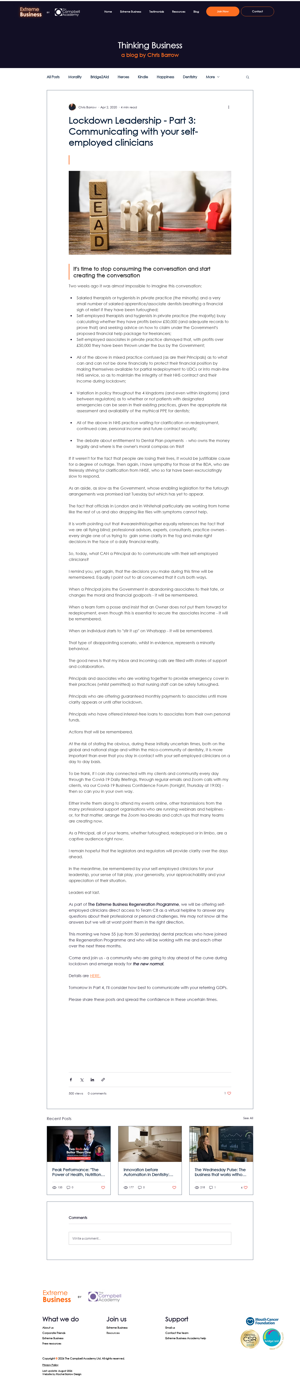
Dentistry (190, 77)
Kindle (143, 77)
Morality (75, 77)
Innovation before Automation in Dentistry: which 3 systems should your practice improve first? (150, 1172)
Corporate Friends (53, 1333)
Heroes (123, 77)
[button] (248, 77)
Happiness (165, 77)
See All (248, 1118)
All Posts (53, 77)
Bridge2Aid (99, 77)
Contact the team (176, 1333)
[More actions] (228, 107)
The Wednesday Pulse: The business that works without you (220, 1172)
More (210, 77)
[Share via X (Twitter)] (82, 1080)
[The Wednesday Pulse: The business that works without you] (221, 1144)
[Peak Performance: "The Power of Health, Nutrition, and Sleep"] (78, 1144)
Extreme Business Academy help (185, 1338)
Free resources (51, 1343)
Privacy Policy (50, 1365)
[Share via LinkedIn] (92, 1080)
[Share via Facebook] (71, 1080)
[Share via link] (103, 1080)
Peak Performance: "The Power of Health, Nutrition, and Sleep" (77, 1172)
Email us (170, 1327)
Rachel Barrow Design (68, 1374)
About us (48, 1327)
